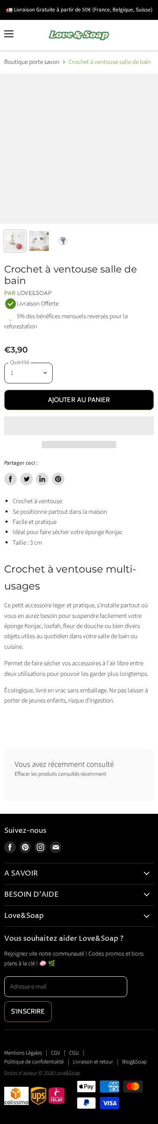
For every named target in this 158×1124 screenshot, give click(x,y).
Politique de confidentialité (34, 1062)
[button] (79, 425)
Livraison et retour (93, 1062)
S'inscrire (28, 1011)
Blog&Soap (134, 1062)
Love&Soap (34, 293)
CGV (55, 1053)
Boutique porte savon (31, 62)
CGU (74, 1053)
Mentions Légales (23, 1053)
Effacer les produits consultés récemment (60, 774)
